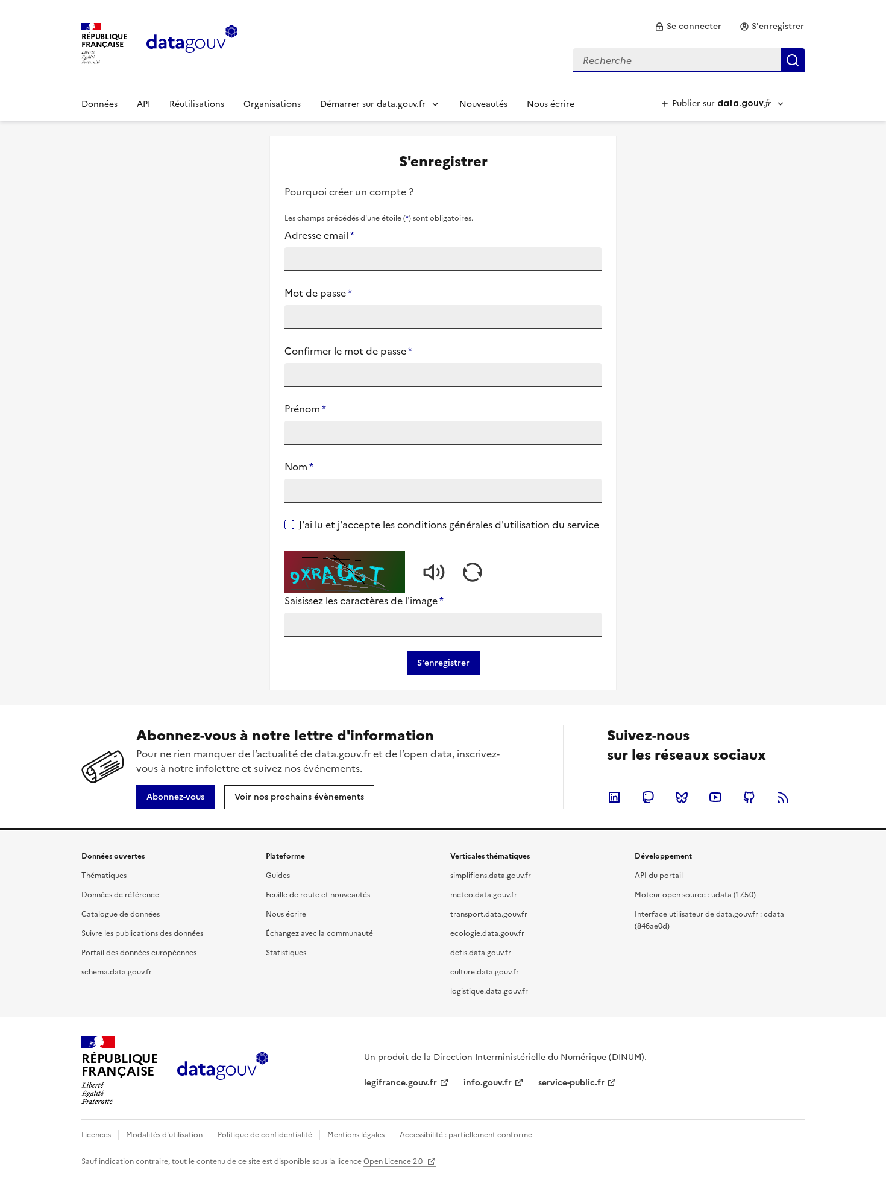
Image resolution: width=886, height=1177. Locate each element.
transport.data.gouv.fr (488, 914)
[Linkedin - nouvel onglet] (614, 797)
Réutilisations (196, 104)
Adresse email (319, 235)
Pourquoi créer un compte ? (348, 192)
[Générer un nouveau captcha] (472, 572)
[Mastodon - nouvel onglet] (648, 797)
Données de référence (120, 894)
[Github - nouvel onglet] (749, 797)
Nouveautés (483, 104)
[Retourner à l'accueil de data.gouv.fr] (191, 42)
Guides (278, 875)
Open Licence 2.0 (393, 1161)
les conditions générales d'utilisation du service (491, 524)
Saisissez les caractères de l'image (364, 600)
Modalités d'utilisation (164, 1134)
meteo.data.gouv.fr (483, 894)
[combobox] (689, 60)
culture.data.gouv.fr (484, 972)
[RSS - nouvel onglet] (783, 797)
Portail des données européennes (138, 952)
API (143, 104)
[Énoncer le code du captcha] (434, 572)
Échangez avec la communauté (319, 933)
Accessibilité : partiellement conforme (466, 1134)
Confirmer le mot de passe (348, 351)
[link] (688, 26)
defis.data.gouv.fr (480, 952)
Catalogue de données (120, 914)
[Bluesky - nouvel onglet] (682, 797)
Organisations (272, 104)
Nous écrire (550, 104)
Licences (96, 1134)
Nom (298, 466)
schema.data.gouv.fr (116, 972)
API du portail (659, 875)
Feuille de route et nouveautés (318, 894)
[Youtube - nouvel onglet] (715, 797)
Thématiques (104, 875)
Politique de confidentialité (265, 1134)
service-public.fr (571, 1082)
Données (99, 104)
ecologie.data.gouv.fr (487, 933)
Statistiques (286, 952)
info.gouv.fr (487, 1082)
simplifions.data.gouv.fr (490, 875)
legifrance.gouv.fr (400, 1082)
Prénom (305, 409)
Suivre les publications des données (142, 933)
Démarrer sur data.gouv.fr (373, 104)
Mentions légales (356, 1134)
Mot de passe (318, 293)
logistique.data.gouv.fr (489, 991)
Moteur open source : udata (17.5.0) (695, 894)
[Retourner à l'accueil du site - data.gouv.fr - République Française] (222, 1070)
